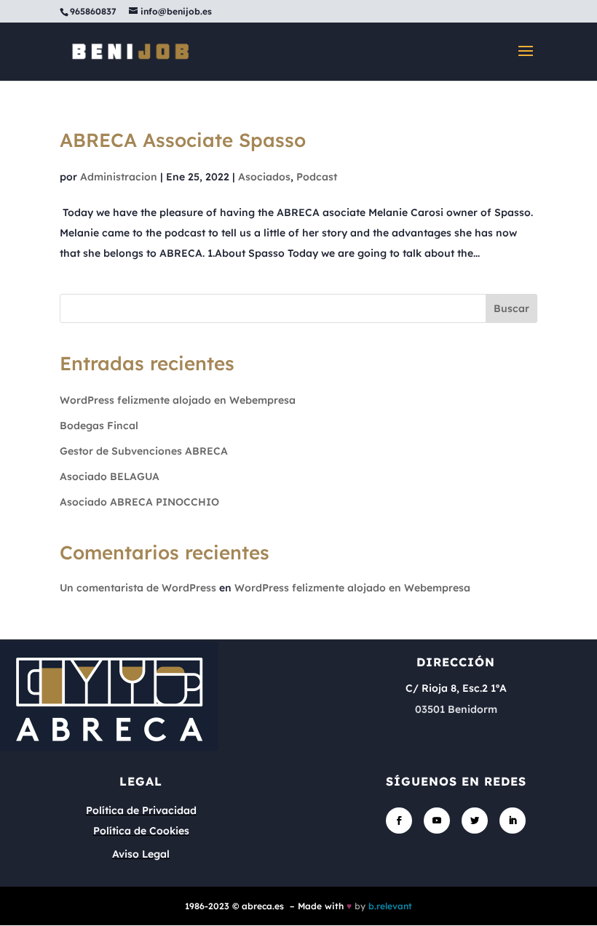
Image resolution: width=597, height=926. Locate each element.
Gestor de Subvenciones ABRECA (144, 451)
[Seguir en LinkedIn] (512, 820)
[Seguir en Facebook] (399, 820)
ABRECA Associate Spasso (183, 140)
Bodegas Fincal (99, 425)
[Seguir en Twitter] (475, 820)
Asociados (264, 176)
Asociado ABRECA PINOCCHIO (139, 501)
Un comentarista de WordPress (138, 587)
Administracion (118, 176)
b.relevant (390, 906)
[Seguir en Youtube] (437, 820)
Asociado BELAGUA (109, 476)
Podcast (316, 176)
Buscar (511, 308)
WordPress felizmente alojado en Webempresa (178, 400)
